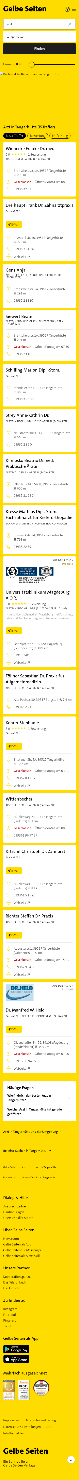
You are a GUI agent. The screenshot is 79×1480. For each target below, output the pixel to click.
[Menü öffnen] (74, 9)
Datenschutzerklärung (40, 1420)
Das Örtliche (11, 1288)
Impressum (11, 1420)
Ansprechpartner (15, 1206)
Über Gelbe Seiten (18, 1230)
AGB (49, 1427)
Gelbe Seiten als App (17, 1244)
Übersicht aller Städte (18, 1218)
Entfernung (60, 136)
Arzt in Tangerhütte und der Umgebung (30, 1132)
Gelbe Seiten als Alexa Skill (21, 1256)
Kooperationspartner (18, 1277)
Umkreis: (12, 64)
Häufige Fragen (13, 1212)
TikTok (7, 1326)
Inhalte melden (13, 1433)
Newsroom (11, 1239)
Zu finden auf (15, 1300)
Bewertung (37, 136)
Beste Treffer (14, 136)
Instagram (10, 1309)
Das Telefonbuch (14, 1282)
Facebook (10, 1315)
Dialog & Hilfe (15, 1197)
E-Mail (15, 224)
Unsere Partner (16, 1268)
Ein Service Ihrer (19, 1463)
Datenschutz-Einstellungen (22, 1427)
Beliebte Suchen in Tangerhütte (24, 1151)
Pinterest (9, 1320)
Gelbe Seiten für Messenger (22, 1250)
